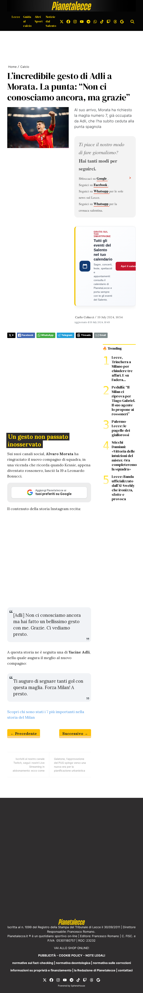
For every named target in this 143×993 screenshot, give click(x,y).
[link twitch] (108, 21)
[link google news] (122, 21)
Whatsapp (101, 191)
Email (103, 335)
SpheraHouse (78, 985)
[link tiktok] (101, 21)
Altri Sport (39, 19)
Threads (86, 335)
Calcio (24, 67)
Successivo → (75, 733)
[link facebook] (68, 21)
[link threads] (115, 21)
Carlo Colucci (84, 317)
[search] (132, 21)
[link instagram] (75, 21)
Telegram (66, 335)
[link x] (61, 21)
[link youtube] (81, 21)
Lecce (16, 17)
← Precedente (23, 733)
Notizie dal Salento (51, 21)
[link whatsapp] (95, 21)
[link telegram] (88, 21)
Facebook (101, 184)
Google (102, 178)
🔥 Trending (112, 348)
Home (12, 67)
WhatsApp (47, 335)
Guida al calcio (27, 21)
